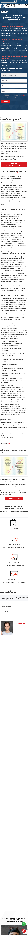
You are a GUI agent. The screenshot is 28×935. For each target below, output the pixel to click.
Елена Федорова (20, 623)
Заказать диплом (14, 498)
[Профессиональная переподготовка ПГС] (14, 131)
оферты (22, 95)
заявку (9, 443)
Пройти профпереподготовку (14, 164)
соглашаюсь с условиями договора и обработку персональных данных (14, 96)
